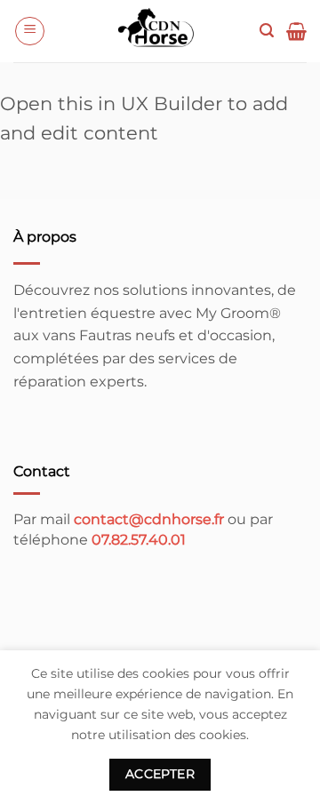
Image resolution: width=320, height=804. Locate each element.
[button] (29, 31)
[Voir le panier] (296, 31)
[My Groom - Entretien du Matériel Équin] (157, 31)
